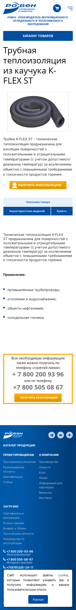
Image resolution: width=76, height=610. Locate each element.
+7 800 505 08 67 (38, 387)
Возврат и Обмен (14, 528)
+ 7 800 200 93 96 (38, 374)
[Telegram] (51, 435)
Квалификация (13, 476)
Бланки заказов (13, 523)
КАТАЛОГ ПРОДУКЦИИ (19, 445)
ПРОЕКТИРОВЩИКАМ (18, 454)
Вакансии (45, 492)
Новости (45, 467)
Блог (42, 472)
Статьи (7, 482)
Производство (48, 461)
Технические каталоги (18, 533)
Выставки (45, 497)
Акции (43, 477)
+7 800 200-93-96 (19, 551)
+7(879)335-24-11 (19, 567)
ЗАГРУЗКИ (10, 506)
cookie (63, 575)
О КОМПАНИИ (49, 454)
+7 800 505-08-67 (19, 559)
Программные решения (19, 461)
